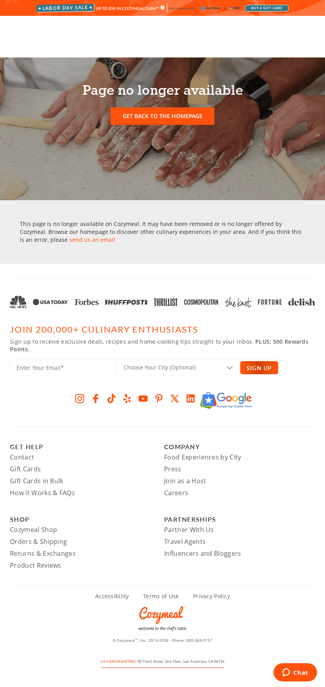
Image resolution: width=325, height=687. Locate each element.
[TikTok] (111, 398)
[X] (174, 398)
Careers (176, 492)
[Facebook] (95, 398)
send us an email (92, 239)
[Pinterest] (159, 398)
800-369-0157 (199, 640)
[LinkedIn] (190, 398)
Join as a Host (185, 480)
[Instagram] (79, 398)
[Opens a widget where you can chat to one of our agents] (295, 673)
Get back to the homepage (162, 116)
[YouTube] (143, 398)
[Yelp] (127, 398)
